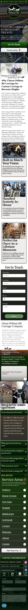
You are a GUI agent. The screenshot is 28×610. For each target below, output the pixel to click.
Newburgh (7, 520)
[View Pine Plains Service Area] (24, 508)
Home (4, 575)
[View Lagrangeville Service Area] (24, 514)
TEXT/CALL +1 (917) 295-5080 (10, 566)
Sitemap (12, 575)
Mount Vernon (9, 496)
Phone (5, 296)
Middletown (8, 514)
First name (6, 272)
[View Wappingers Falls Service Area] (24, 520)
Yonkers (6, 490)
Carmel (6, 526)
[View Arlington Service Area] (24, 526)
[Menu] (26, 1)
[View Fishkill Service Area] (24, 502)
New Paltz (7, 502)
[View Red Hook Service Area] (24, 532)
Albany (5, 538)
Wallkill (6, 508)
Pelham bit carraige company (11, 562)
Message (5, 304)
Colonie (6, 544)
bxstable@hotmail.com (8, 570)
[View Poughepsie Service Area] (24, 490)
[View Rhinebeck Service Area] (24, 538)
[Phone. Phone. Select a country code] (5, 299)
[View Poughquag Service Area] (24, 496)
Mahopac (6, 532)
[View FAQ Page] (25, 475)
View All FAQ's (7, 475)
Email (5, 288)
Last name (6, 280)
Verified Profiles (19, 575)
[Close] (25, 379)
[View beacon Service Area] (24, 544)
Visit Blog (25, 575)
